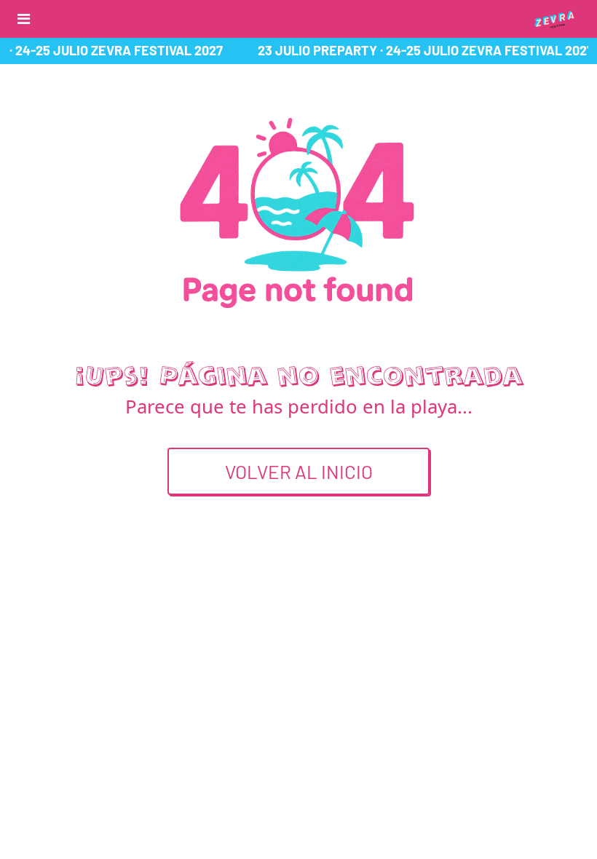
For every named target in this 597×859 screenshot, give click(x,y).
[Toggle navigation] (24, 19)
